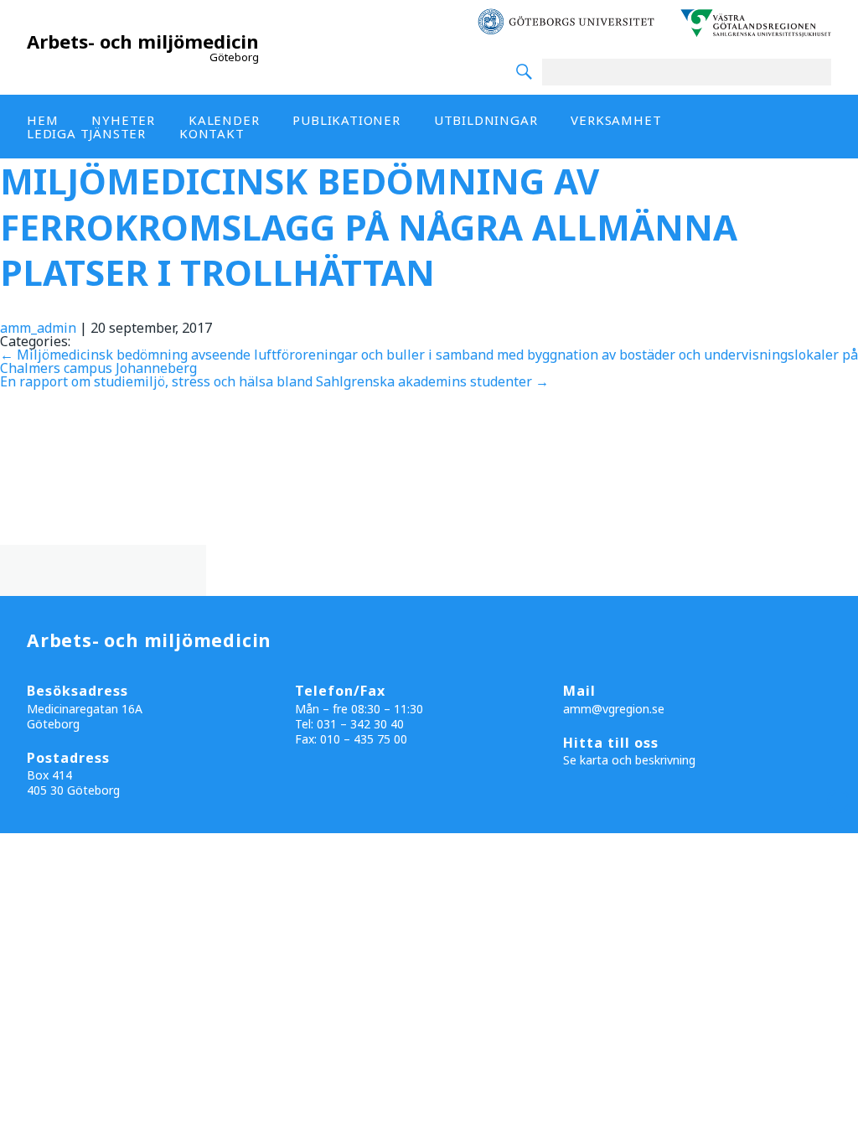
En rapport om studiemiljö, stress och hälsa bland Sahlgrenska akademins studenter (274, 381)
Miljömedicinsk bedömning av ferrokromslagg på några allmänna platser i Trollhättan (368, 226)
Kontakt (212, 133)
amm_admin (38, 328)
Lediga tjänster (86, 133)
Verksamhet (616, 119)
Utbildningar (486, 119)
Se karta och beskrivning (629, 760)
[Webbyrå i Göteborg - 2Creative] (836, 818)
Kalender (224, 119)
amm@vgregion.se (613, 709)
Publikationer (346, 119)
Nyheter (123, 119)
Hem (42, 119)
